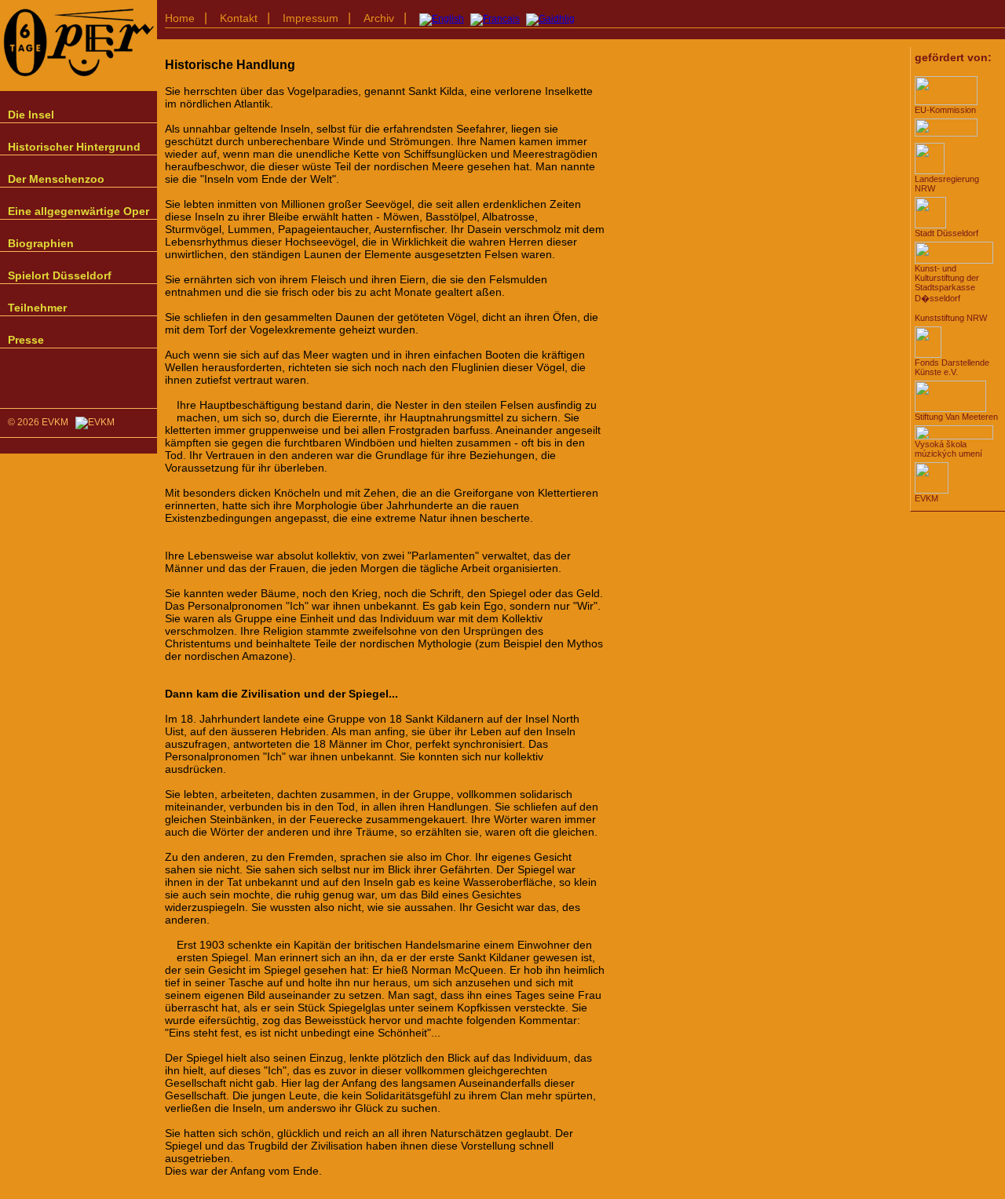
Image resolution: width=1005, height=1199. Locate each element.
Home (180, 18)
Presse (26, 339)
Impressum (310, 18)
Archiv (379, 18)
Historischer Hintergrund (74, 146)
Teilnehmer (37, 307)
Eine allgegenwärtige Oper (78, 211)
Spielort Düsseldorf (59, 275)
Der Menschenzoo (56, 179)
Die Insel (31, 114)
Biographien (41, 243)
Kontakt (239, 18)
